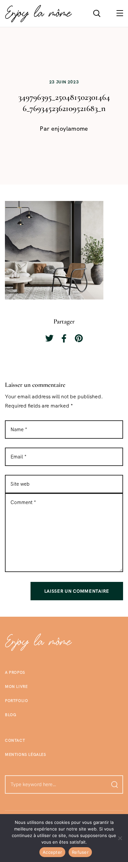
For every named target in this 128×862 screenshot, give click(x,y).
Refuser (80, 852)
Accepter (52, 852)
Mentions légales (25, 754)
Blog (10, 715)
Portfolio (16, 700)
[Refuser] (120, 838)
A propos (15, 672)
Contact (15, 740)
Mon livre (16, 686)
